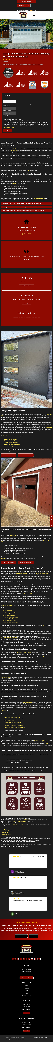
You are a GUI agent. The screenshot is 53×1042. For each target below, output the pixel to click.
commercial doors (27, 702)
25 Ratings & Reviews (23, 10)
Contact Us (33, 936)
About (26, 990)
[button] (26, 1013)
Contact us (3, 710)
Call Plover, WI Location (26, 1)
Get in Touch (26, 303)
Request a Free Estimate (26, 285)
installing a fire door (39, 740)
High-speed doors (5, 677)
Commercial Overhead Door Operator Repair (15, 727)
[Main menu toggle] (34, 15)
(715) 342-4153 (26, 234)
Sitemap (8, 1039)
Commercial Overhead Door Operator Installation (16, 719)
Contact (26, 993)
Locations (26, 991)
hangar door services (46, 656)
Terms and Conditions (19, 1037)
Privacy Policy (7, 127)
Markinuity (21, 1039)
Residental (26, 986)
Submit (7, 130)
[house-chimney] (26, 221)
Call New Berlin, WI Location (23, 5)
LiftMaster (30, 593)
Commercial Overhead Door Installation (13, 725)
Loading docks (4, 664)
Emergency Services (26, 995)
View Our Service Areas (8, 455)
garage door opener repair (42, 573)
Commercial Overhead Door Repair (12, 717)
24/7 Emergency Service (26, 977)
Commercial (26, 988)
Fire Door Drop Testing (9, 720)
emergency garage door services (9, 637)
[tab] (26, 203)
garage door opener (8, 579)
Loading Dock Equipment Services (12, 722)
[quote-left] (26, 251)
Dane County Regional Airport (23, 652)
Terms (12, 127)
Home (26, 985)
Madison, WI (15, 183)
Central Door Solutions (21, 162)
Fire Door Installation (9, 729)
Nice (24, 593)
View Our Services (21, 936)
